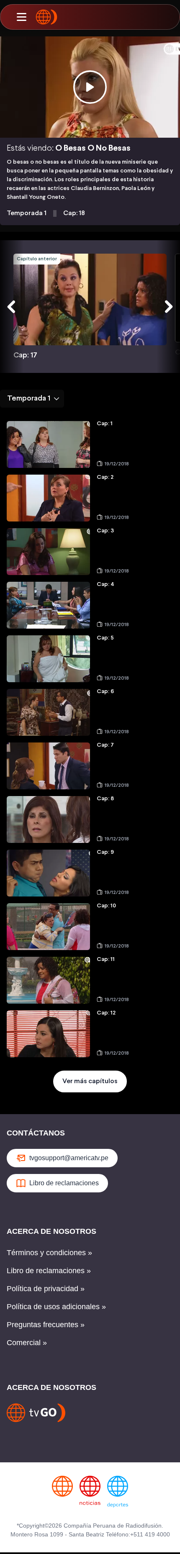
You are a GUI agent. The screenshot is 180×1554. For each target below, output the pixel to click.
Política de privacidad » (46, 1288)
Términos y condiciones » (49, 1252)
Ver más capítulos (90, 1081)
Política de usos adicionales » (56, 1306)
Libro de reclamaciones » (49, 1270)
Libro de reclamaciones (64, 1183)
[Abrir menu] (21, 17)
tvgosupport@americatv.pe (68, 1157)
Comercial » (27, 1342)
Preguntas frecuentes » (46, 1324)
